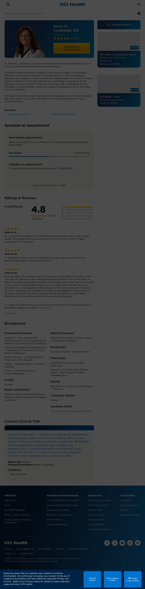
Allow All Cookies (92, 579)
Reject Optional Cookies (113, 579)
